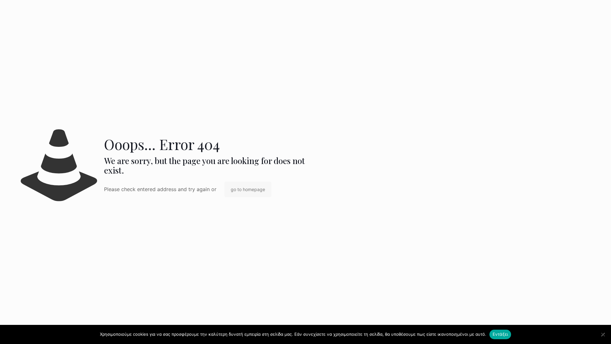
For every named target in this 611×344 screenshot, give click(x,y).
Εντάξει (500, 334)
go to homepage (248, 189)
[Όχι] (603, 334)
